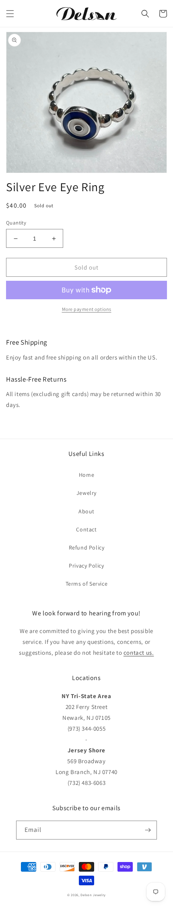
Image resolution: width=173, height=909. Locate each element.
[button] (10, 13)
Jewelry (86, 492)
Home (86, 474)
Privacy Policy (86, 565)
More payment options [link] (86, 309)
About (86, 511)
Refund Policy (87, 547)
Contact (86, 529)
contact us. (139, 652)
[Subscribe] (148, 830)
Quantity (16, 222)
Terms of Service (87, 583)
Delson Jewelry (93, 895)
